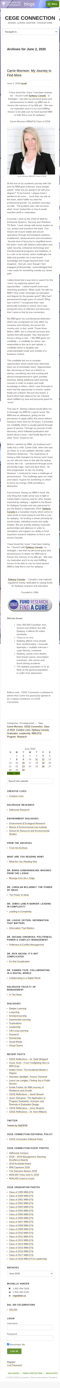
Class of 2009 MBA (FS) (21, 1229)
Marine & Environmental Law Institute (28, 827)
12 (43, 759)
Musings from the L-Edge (22, 878)
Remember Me (17, 1344)
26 (43, 766)
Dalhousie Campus (18, 1153)
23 (23, 766)
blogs (29, 4)
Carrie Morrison (15, 726)
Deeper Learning (17, 1008)
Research (22, 736)
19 (43, 763)
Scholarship (15, 1038)
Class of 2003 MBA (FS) (21, 1207)
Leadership (24, 733)
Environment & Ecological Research (27, 823)
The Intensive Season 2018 (23, 1171)
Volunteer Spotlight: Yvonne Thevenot (28, 1076)
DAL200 (13, 1309)
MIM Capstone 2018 (19, 1167)
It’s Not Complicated (19, 961)
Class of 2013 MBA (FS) (21, 1240)
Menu (54, 4)
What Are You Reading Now (23, 861)
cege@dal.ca (19, 1295)
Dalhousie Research (19, 809)
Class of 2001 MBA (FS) (21, 1199)
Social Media (15, 1041)
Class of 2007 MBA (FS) (21, 1221)
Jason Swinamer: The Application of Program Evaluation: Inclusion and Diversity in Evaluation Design (27, 1101)
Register (11, 1362)
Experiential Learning (20, 1019)
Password (12, 1334)
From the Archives (18, 848)
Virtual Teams (16, 1045)
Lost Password (14, 1365)
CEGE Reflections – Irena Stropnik (26, 1108)
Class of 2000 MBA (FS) (21, 1195)
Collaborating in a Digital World (24, 978)
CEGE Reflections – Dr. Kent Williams (28, 1111)
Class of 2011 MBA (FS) (21, 1236)
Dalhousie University (11, 4)
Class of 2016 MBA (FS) (21, 1251)
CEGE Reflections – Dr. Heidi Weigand (28, 1059)
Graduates (12, 733)
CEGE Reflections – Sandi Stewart (26, 1094)
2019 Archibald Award (20, 1163)
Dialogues (13, 1373)
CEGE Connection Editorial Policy (26, 1139)
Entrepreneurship (18, 1015)
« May (10, 773)
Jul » (17, 773)
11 (36, 759)
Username (12, 1323)
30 (23, 770)
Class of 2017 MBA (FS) (21, 1255)
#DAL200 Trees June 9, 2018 (24, 1174)
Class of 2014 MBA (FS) (21, 1244)
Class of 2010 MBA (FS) (21, 1233)
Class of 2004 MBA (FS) (21, 1210)
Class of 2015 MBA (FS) (21, 1247)
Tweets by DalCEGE (17, 1125)
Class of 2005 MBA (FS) (21, 1214)
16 (23, 763)
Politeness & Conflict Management (26, 944)
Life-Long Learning (18, 1030)
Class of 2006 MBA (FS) (21, 1218)
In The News (15, 994)
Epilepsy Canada (37, 95)
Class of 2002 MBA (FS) (21, 1203)
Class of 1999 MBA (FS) (21, 1192)
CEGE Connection (30, 18)
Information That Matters (21, 928)
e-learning (14, 1012)
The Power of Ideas (19, 895)
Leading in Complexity (20, 911)
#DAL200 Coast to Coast (21, 1178)
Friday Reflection (32, 1373)
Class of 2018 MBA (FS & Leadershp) (28, 1258)
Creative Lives (23, 730)
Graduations (15, 1023)
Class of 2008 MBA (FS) (21, 1225)
